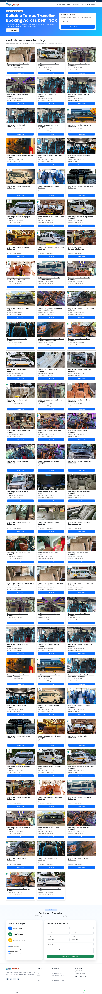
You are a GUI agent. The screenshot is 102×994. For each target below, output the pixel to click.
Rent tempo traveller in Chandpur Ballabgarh (18, 767)
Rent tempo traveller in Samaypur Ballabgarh (18, 187)
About (63, 4)
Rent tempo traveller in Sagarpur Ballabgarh (18, 217)
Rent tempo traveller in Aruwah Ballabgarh (48, 859)
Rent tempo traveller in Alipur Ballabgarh (78, 859)
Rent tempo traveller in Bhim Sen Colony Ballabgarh (18, 65)
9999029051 (86, 1)
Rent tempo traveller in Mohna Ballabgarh (17, 370)
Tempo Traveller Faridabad (58, 978)
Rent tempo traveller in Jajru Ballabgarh (78, 553)
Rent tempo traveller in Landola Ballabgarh (48, 462)
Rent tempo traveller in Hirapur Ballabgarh (17, 615)
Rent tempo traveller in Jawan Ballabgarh (48, 553)
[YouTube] (14, 979)
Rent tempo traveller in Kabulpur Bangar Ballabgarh (79, 523)
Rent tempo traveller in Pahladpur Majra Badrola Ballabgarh (18, 278)
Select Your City (65, 22)
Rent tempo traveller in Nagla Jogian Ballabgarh (81, 309)
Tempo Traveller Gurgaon (58, 975)
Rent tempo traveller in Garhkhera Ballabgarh (49, 645)
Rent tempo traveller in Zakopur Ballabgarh (48, 65)
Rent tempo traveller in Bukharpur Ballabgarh (49, 737)
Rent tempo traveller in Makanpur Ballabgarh (18, 431)
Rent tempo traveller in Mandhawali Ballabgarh (50, 401)
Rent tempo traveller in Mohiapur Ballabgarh (79, 370)
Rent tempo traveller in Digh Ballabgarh (16, 706)
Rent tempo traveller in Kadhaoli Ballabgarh (49, 523)
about (38, 973)
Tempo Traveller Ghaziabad (58, 980)
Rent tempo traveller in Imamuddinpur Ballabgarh (81, 584)
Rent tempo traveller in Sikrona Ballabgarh (78, 95)
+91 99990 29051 (17, 928)
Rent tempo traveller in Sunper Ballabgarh (17, 95)
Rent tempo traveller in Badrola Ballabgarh (48, 828)
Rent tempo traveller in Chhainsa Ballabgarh (18, 737)
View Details (20, 73)
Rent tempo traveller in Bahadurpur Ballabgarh (19, 828)
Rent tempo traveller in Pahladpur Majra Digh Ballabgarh (79, 248)
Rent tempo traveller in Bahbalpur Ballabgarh (79, 798)
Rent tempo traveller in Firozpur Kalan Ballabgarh (81, 645)
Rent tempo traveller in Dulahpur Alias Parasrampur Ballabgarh (81, 676)
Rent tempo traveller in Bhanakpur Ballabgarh (19, 798)
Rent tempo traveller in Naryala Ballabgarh (79, 278)
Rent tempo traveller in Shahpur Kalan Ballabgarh (20, 156)
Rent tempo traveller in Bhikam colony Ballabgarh (81, 767)
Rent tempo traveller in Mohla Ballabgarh (78, 431)
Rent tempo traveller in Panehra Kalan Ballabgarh (51, 248)
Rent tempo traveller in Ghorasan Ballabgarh (18, 645)
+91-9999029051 (13, 30)
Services (69, 4)
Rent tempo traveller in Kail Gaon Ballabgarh (18, 523)
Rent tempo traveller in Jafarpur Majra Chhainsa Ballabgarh (51, 584)
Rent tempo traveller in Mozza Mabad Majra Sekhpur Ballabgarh (51, 340)
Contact (93, 4)
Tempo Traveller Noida (57, 973)
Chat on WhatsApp (18, 934)
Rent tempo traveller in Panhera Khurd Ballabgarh (51, 217)
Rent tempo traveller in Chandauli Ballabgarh (49, 767)
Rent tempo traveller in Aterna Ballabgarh (78, 828)
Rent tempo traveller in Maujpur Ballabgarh (48, 370)
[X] (18, 979)
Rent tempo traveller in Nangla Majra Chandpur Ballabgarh (50, 309)
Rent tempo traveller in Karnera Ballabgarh (79, 492)
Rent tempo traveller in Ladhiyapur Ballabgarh (80, 462)
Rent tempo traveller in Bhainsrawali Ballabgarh (50, 798)
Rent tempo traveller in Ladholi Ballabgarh (17, 492)
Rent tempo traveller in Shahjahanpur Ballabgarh (50, 156)
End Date (73, 936)
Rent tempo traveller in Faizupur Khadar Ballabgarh (18, 676)
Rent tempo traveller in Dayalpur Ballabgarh (49, 706)
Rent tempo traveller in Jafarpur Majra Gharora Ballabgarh (20, 584)
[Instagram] (11, 979)
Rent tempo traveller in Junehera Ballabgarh (18, 553)
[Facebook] (7, 979)
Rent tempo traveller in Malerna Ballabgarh (79, 401)
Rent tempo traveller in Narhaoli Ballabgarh (18, 309)
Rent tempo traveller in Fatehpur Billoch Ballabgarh (49, 676)
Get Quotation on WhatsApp (70, 956)
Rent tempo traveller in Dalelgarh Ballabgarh (79, 706)
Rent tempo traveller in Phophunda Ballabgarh (19, 248)
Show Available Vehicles (77, 27)
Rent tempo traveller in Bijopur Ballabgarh (78, 737)
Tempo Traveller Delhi (57, 971)
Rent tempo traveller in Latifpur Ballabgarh (17, 462)
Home (59, 4)
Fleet (83, 4)
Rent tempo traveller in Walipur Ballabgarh (79, 65)
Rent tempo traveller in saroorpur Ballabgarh (79, 156)
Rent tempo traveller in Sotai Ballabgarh (47, 95)
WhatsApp (93, 1)
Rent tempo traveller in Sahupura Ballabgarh (79, 126)
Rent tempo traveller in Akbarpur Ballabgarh (18, 889)
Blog (88, 4)
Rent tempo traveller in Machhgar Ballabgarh (49, 431)
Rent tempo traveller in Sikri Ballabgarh (16, 126)
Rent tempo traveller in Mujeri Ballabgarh (17, 340)
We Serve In (76, 4)
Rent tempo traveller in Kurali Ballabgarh (48, 492)
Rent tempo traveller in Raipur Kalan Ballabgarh (80, 217)
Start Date (49, 936)
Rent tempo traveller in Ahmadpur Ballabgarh (49, 889)
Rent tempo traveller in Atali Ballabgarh (16, 859)
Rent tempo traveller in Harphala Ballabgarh (49, 615)
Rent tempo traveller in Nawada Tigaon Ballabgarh (49, 278)
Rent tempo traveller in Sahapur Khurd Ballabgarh (81, 187)
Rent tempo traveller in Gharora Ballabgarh (79, 615)
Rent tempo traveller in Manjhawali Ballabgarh (19, 401)
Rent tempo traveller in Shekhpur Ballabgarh (49, 126)
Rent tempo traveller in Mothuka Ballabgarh (79, 340)
